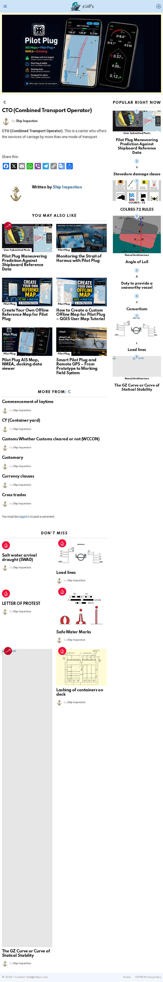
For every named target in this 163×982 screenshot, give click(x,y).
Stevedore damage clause (136, 174)
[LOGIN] (158, 6)
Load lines (66, 573)
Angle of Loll (136, 262)
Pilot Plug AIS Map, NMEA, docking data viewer (22, 364)
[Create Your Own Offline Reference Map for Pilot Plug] (27, 292)
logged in (24, 516)
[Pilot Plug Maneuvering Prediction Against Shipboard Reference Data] (27, 238)
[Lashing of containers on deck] (81, 667)
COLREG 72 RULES (136, 209)
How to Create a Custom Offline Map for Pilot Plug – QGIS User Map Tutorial (80, 315)
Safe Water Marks (73, 632)
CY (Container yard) (21, 421)
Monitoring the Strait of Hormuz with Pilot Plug (78, 259)
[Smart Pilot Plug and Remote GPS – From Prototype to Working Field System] (81, 341)
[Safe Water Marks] (81, 609)
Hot (6, 545)
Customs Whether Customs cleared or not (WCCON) (50, 439)
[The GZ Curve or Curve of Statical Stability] (27, 798)
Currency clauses (18, 476)
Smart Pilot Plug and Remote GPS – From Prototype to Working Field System (76, 366)
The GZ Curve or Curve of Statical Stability (26, 953)
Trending (8, 226)
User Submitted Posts (17, 250)
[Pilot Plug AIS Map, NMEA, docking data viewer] (27, 341)
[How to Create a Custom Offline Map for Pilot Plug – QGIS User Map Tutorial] (81, 292)
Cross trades (14, 495)
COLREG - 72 (137, 202)
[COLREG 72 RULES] (137, 190)
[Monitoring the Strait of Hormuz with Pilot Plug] (81, 238)
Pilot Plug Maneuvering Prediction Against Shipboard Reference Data (24, 263)
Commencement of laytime (27, 402)
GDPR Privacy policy (148, 977)
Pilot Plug (64, 250)
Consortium (136, 309)
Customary (12, 458)
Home (127, 977)
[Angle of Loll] (137, 234)
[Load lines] (81, 554)
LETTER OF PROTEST (21, 604)
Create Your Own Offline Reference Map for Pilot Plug (25, 315)
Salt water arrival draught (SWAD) (19, 558)
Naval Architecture (137, 255)
